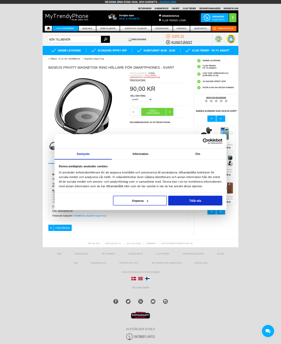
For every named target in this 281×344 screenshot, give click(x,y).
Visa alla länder (140, 287)
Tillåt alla (195, 200)
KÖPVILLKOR (201, 263)
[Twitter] (128, 301)
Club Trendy (189, 8)
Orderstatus (135, 253)
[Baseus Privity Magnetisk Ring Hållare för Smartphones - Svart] (54, 149)
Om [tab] (197, 153)
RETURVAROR (144, 8)
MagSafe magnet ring (96, 216)
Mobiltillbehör (108, 28)
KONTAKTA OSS (231, 8)
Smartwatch (200, 28)
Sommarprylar (226, 28)
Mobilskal (87, 28)
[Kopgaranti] (140, 318)
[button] (231, 41)
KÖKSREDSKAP (162, 28)
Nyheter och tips (128, 263)
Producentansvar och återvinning (141, 272)
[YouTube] (153, 301)
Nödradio (181, 28)
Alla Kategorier (65, 28)
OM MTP (175, 8)
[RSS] (140, 301)
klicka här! (168, 2)
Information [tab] (140, 153)
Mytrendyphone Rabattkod (166, 263)
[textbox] (78, 39)
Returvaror (108, 253)
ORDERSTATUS (170, 16)
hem (59, 253)
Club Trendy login (174, 20)
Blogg (220, 253)
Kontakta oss (98, 263)
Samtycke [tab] (83, 153)
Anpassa (138, 200)
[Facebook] (115, 301)
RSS (76, 263)
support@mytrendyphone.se (177, 243)
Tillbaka (53, 59)
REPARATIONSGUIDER (209, 8)
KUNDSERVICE (162, 8)
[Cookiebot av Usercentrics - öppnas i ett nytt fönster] (205, 141)
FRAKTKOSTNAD (137, 80)
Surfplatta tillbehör (136, 28)
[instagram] (165, 301)
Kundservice (82, 253)
